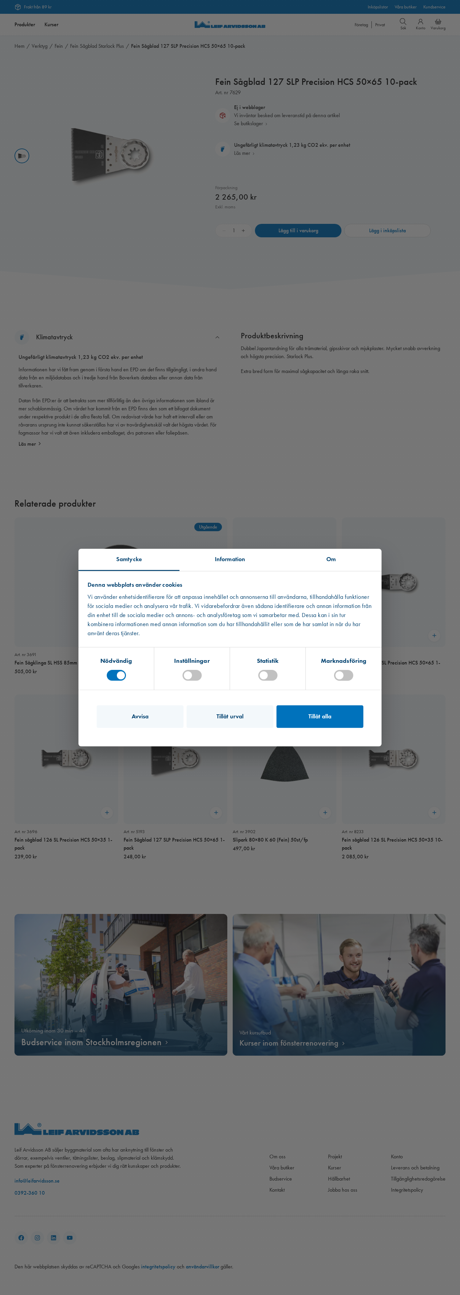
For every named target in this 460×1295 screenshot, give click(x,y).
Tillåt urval (230, 716)
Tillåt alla (319, 716)
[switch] (192, 675)
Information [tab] (230, 559)
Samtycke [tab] (129, 559)
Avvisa (140, 716)
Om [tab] (331, 559)
